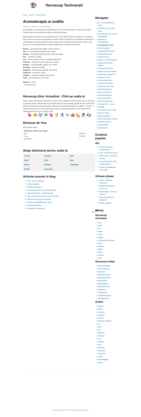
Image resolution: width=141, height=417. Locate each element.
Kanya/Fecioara (103, 269)
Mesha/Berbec (103, 283)
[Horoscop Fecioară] (56, 115)
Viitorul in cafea (103, 113)
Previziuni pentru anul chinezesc (39, 199)
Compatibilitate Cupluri (106, 51)
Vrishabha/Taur (103, 298)
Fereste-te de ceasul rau (107, 74)
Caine (100, 225)
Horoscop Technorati (64, 5)
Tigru (100, 258)
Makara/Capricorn (104, 277)
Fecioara (101, 315)
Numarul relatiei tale (105, 101)
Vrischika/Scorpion (104, 295)
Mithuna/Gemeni (104, 286)
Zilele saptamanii (104, 116)
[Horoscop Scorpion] (67, 115)
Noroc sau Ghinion (104, 92)
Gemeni (101, 318)
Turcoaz (27, 156)
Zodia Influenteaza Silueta (107, 119)
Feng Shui (101, 350)
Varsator (101, 341)
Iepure (100, 243)
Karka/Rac (101, 272)
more (93, 212)
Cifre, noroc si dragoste (35, 181)
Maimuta (101, 246)
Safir (72, 156)
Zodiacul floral (103, 125)
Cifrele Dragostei (104, 48)
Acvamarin (48, 169)
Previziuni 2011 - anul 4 (106, 104)
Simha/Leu (102, 289)
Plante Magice (103, 359)
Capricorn (101, 312)
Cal (99, 228)
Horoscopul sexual (104, 89)
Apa (25, 133)
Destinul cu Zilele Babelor (107, 60)
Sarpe (100, 252)
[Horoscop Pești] (88, 115)
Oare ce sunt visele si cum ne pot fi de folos (43, 196)
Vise (99, 344)
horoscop (47, 26)
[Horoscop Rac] (45, 115)
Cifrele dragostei (33, 184)
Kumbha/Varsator (104, 274)
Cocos (100, 234)
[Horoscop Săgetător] (72, 115)
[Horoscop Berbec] (29, 115)
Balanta (100, 306)
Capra (100, 231)
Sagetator (101, 332)
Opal (72, 160)
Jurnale (31, 15)
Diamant (47, 164)
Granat (26, 164)
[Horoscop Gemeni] (40, 115)
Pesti (99, 327)
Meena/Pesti (102, 280)
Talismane (101, 353)
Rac (99, 330)
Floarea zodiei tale (104, 80)
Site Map (101, 107)
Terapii (33, 82)
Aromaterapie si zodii (105, 45)
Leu (99, 324)
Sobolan (101, 255)
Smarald (47, 156)
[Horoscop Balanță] (61, 115)
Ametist (27, 169)
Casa (26, 136)
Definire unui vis (104, 57)
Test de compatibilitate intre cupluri (39, 202)
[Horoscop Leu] (51, 115)
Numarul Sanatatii (104, 98)
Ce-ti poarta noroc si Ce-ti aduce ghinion (42, 190)
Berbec (100, 309)
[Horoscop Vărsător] (83, 115)
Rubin (26, 160)
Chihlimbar (74, 164)
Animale (82, 136)
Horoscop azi (102, 128)
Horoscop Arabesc (104, 321)
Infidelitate (27, 139)
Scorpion (101, 335)
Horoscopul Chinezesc (106, 240)
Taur (99, 338)
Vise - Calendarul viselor (108, 153)
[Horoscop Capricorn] (77, 115)
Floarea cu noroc (104, 77)
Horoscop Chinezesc (105, 83)
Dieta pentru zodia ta (105, 68)
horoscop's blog (40, 15)
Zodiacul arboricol (104, 122)
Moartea (82, 133)
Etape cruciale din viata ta (107, 71)
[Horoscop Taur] (35, 115)
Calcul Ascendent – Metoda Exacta (40, 193)
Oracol (100, 362)
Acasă (25, 15)
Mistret (100, 249)
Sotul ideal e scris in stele (107, 110)
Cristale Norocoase (34, 187)
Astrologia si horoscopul (36, 208)
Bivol (99, 222)
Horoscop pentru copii (106, 86)
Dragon (100, 237)
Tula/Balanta (102, 292)
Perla (46, 160)
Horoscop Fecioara (34, 205)
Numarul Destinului (105, 95)
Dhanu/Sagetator (104, 266)
